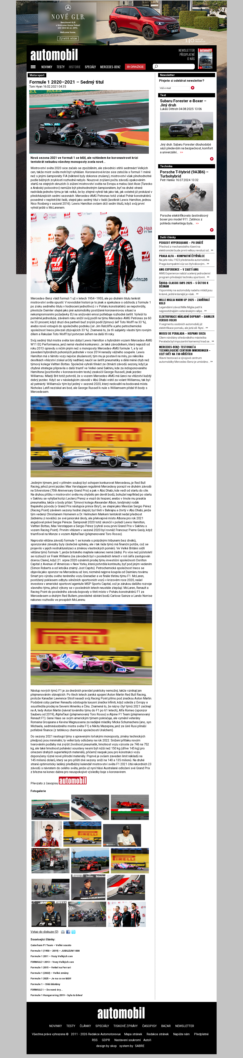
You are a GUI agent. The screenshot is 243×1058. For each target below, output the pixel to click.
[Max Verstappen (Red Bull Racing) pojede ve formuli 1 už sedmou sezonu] (89, 899)
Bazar (166, 1026)
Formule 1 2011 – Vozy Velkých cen (52, 956)
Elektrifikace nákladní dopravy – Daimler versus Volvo (186, 318)
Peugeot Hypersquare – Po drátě (181, 242)
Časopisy (149, 1026)
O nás (191, 58)
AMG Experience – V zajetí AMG (179, 269)
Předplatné (187, 54)
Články (85, 1026)
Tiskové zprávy (126, 1026)
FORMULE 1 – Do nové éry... (47, 989)
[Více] (212, 159)
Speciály (90, 66)
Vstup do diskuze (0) (44, 932)
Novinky (46, 66)
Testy (61, 66)
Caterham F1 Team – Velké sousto (51, 945)
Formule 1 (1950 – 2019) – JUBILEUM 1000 (55, 950)
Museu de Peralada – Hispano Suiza (182, 333)
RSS (95, 1040)
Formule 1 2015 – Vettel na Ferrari (51, 967)
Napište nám (181, 1034)
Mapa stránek (133, 1034)
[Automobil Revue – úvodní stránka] (59, 76)
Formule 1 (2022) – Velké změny (50, 973)
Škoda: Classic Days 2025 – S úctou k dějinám (183, 284)
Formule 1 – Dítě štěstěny (45, 984)
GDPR (106, 1040)
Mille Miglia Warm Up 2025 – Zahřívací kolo (184, 301)
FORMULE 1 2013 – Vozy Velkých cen (52, 962)
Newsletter (187, 50)
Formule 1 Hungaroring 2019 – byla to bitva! (57, 995)
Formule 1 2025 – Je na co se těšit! (51, 978)
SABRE (139, 1046)
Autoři (147, 1040)
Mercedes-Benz (110, 66)
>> (181, 152)
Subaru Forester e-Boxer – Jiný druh (183, 103)
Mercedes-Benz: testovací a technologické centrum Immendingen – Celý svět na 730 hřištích (185, 350)
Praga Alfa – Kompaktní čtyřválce (182, 256)
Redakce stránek (158, 1034)
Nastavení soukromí (127, 1040)
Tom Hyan (35, 86)
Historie (74, 66)
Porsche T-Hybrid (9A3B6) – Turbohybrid (184, 174)
